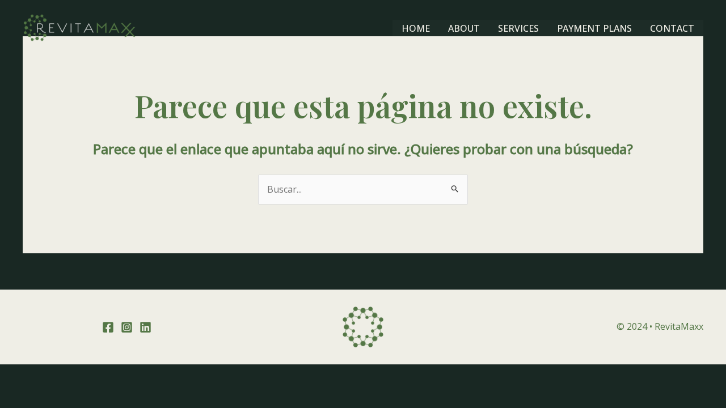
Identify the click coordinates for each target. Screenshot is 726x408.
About (464, 28)
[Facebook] (108, 327)
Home (416, 28)
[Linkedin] (145, 327)
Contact (672, 28)
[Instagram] (127, 327)
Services (518, 28)
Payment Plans (594, 28)
